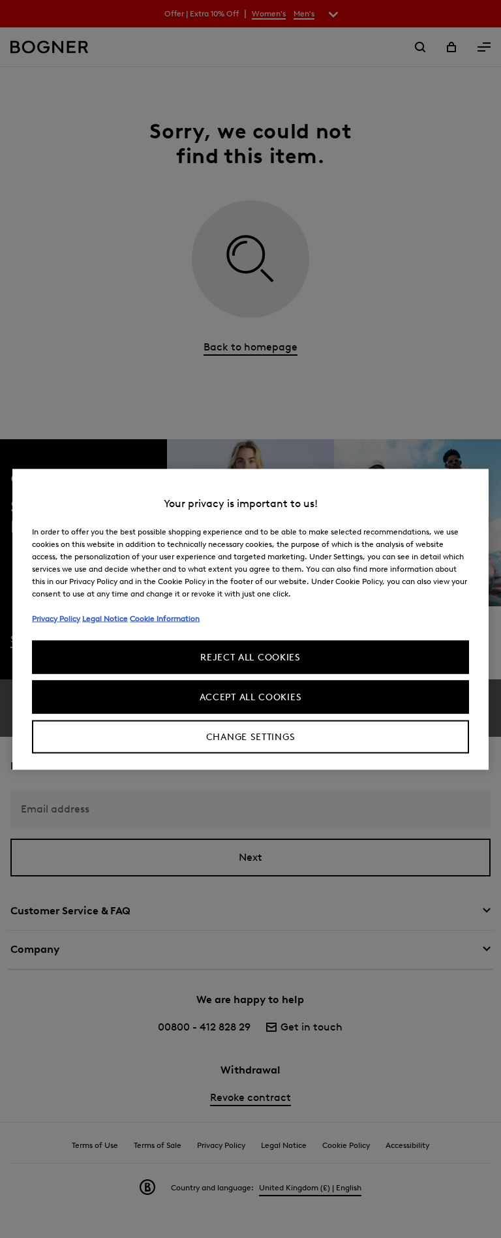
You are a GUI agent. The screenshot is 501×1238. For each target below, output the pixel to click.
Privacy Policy (56, 618)
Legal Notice (105, 618)
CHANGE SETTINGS (251, 736)
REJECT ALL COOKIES (250, 656)
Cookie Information (165, 618)
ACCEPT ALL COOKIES (251, 696)
